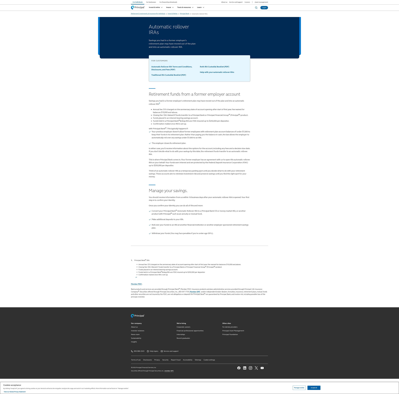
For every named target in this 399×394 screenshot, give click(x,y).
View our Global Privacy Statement (15, 392)
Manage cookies (299, 388)
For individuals (138, 2)
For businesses (151, 2)
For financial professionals (168, 2)
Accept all (314, 388)
